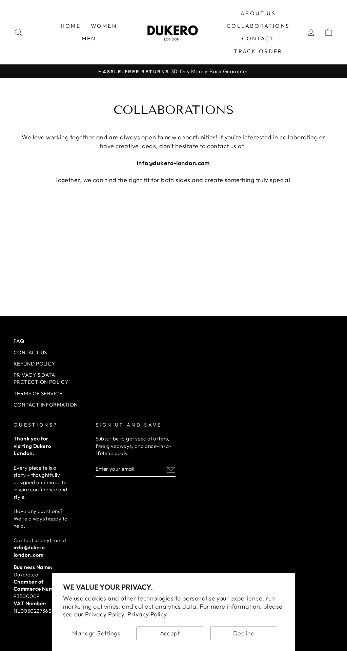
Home (71, 25)
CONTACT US (30, 352)
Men (89, 38)
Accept (170, 633)
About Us (258, 13)
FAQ (19, 341)
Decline (243, 633)
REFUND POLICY (34, 363)
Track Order (258, 51)
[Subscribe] (171, 469)
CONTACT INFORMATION (46, 404)
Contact (258, 38)
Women (104, 25)
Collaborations (258, 25)
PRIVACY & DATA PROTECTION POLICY (41, 378)
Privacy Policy (147, 614)
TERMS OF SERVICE (38, 393)
